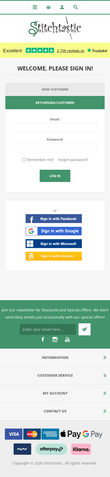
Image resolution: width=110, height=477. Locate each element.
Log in (55, 176)
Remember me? (40, 159)
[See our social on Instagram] (55, 339)
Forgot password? (73, 159)
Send (85, 329)
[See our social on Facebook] (43, 339)
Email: (55, 119)
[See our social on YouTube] (67, 339)
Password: (55, 139)
